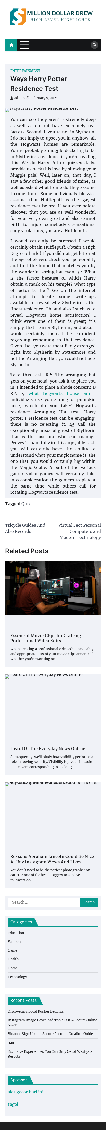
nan (11, 1043)
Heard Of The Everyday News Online (47, 749)
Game (12, 950)
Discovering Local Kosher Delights (36, 1011)
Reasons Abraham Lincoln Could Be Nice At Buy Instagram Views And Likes (52, 859)
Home (13, 968)
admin (19, 98)
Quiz (26, 503)
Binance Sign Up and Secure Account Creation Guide (50, 1034)
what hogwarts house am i (62, 393)
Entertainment (25, 71)
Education (16, 933)
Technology (17, 977)
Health (13, 959)
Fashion (14, 942)
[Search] (94, 45)
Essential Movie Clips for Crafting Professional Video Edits (45, 638)
